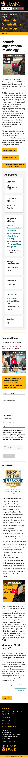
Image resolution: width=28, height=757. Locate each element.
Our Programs (6, 732)
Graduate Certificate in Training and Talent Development (14, 244)
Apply (21, 8)
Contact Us (20, 691)
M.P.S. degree (8, 653)
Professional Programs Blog (11, 734)
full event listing (12, 346)
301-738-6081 (5, 723)
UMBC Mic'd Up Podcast (10, 736)
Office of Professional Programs (14, 756)
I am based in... (7, 415)
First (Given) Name (8, 393)
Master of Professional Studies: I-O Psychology (14, 228)
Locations (5, 730)
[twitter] (4, 745)
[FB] (7, 745)
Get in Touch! (6, 738)
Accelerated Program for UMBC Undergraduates (14, 165)
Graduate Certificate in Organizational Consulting (14, 236)
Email (4, 408)
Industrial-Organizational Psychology (12, 24)
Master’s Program (9, 150)
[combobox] (14, 426)
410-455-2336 (5, 714)
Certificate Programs (10, 157)
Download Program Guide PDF (13, 251)
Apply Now (7, 698)
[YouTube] (11, 745)
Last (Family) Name (9, 400)
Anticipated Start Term (9, 423)
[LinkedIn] (15, 745)
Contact (15, 8)
